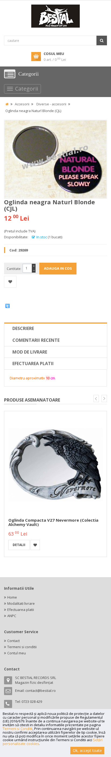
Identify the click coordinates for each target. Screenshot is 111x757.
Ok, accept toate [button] (87, 750)
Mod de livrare (29, 352)
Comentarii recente (36, 340)
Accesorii (22, 104)
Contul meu (16, 653)
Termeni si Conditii (18, 728)
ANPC (11, 615)
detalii (19, 545)
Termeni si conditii (22, 646)
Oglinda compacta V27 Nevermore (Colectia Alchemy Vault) (53, 522)
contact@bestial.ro (40, 690)
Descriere (23, 328)
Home (12, 597)
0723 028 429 (32, 701)
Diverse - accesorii (51, 104)
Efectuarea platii (33, 363)
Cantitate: (14, 268)
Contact (13, 640)
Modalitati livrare (21, 603)
